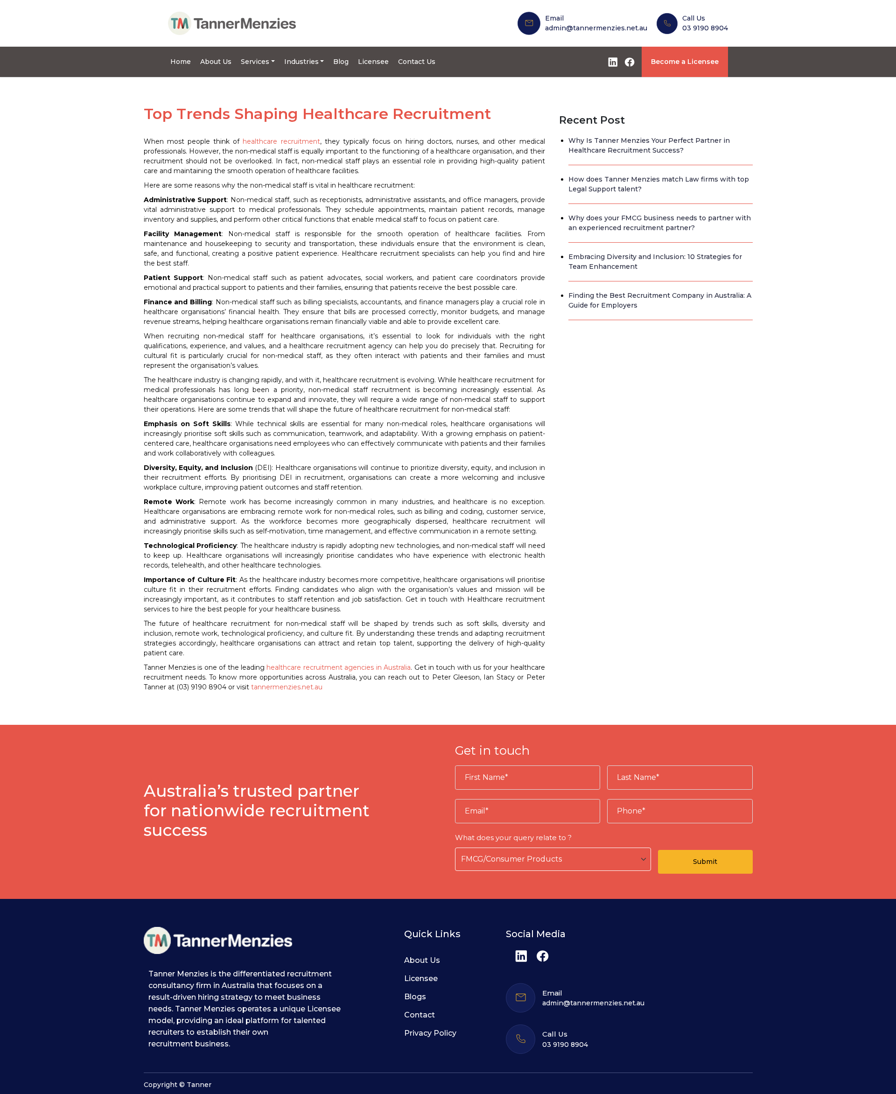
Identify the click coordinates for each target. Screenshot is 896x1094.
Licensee (373, 61)
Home (180, 61)
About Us (215, 61)
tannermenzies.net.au (286, 687)
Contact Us (416, 61)
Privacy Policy (430, 1033)
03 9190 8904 (705, 28)
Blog (341, 61)
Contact (419, 1014)
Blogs (415, 996)
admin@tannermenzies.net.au (596, 28)
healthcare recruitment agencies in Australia (338, 667)
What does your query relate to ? (513, 837)
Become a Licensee (685, 61)
